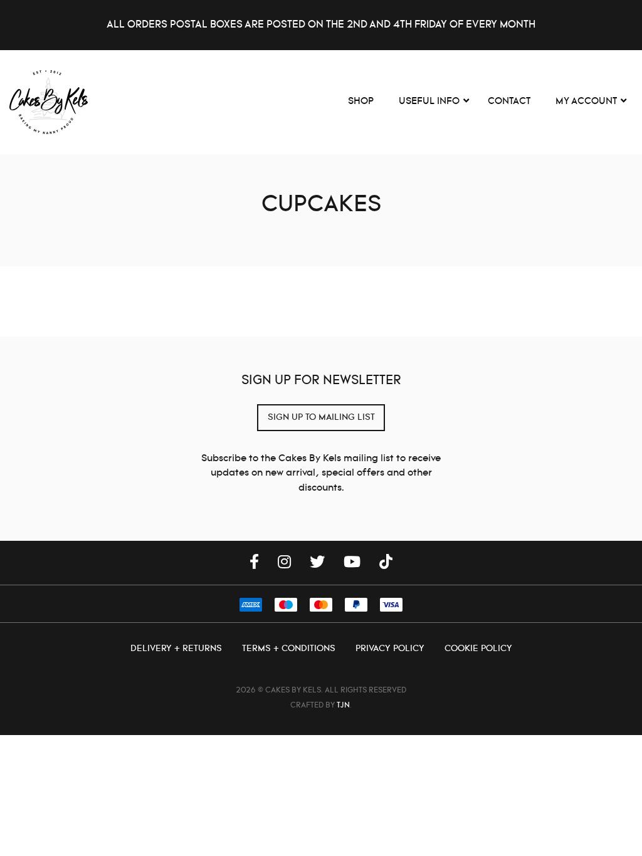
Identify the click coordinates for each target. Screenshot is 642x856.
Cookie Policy (478, 648)
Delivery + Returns (177, 648)
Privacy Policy (391, 648)
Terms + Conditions (290, 648)
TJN (343, 705)
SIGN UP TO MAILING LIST (321, 417)
